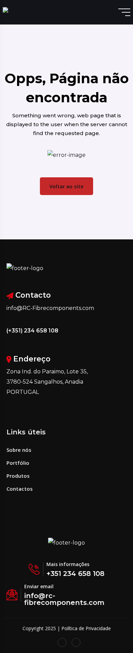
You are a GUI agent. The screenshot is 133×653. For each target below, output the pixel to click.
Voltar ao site (66, 186)
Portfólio (17, 462)
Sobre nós (18, 449)
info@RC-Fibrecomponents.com (50, 308)
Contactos (19, 488)
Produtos (18, 475)
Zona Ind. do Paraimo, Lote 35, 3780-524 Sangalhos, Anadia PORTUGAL (47, 381)
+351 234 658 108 (75, 573)
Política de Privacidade (86, 628)
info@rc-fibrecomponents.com (64, 599)
